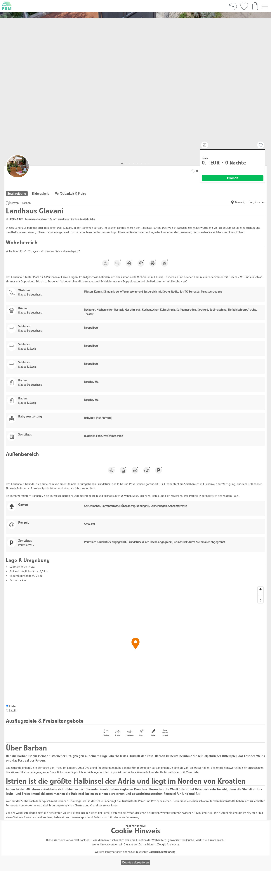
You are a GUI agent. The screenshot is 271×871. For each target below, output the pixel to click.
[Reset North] (260, 600)
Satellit (13, 710)
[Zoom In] (260, 589)
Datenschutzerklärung (162, 852)
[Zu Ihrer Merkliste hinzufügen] (260, 145)
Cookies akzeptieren (135, 862)
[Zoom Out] (260, 595)
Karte (12, 706)
